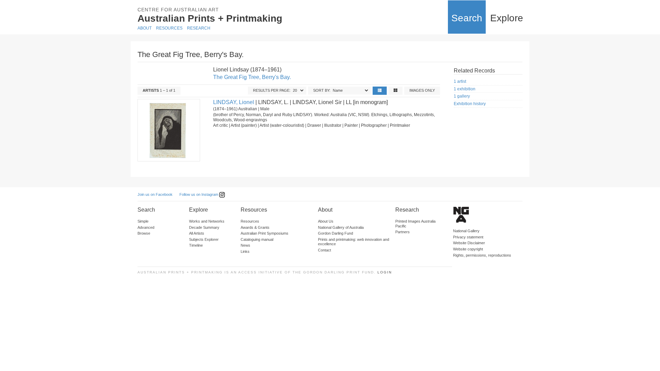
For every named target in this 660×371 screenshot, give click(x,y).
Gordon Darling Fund (335, 233)
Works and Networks (206, 221)
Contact (324, 250)
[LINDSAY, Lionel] (168, 130)
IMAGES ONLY (422, 90)
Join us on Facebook (155, 194)
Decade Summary (204, 227)
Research (198, 28)
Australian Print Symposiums (264, 233)
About (145, 28)
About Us (325, 221)
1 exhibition (464, 89)
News (245, 245)
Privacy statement (468, 237)
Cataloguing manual (257, 239)
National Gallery (466, 231)
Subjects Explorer (204, 239)
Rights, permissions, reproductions (482, 255)
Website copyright (468, 249)
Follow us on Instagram (199, 194)
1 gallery (462, 96)
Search (466, 18)
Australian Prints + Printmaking (210, 18)
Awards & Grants (255, 227)
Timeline (196, 245)
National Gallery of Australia (341, 227)
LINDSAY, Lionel (233, 102)
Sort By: (321, 90)
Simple (143, 221)
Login (384, 272)
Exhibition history (470, 103)
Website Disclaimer (469, 243)
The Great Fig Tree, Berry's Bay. (252, 77)
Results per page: (271, 90)
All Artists (196, 233)
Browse (144, 233)
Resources (169, 28)
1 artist (460, 81)
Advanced (146, 227)
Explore (506, 18)
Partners (402, 232)
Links (245, 251)
